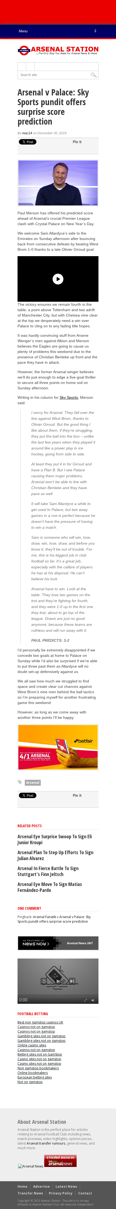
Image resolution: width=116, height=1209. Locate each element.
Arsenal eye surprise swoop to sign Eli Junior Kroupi (55, 839)
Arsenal (32, 782)
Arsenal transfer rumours (46, 1143)
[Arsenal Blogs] (60, 1166)
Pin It (77, 142)
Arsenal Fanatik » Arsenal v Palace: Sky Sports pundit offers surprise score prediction (54, 919)
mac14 (27, 133)
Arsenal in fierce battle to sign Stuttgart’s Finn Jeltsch (48, 871)
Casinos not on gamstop (36, 1027)
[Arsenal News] (31, 1166)
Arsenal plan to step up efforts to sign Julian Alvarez (55, 855)
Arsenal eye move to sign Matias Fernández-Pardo (50, 887)
